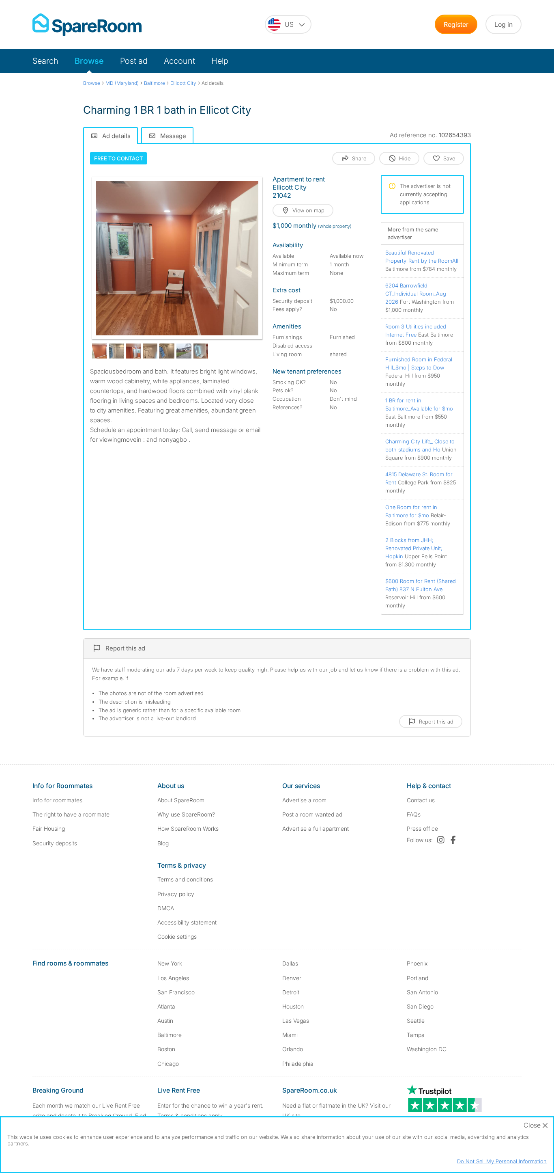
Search (45, 61)
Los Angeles (173, 977)
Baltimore (169, 1034)
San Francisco (176, 992)
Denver (291, 977)
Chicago (168, 1063)
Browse (89, 61)
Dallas (290, 963)
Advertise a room (304, 800)
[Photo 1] (177, 258)
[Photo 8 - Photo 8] (200, 351)
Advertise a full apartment (315, 828)
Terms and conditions (185, 879)
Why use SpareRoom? (186, 814)
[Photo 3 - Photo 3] (116, 351)
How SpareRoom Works (188, 828)
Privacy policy (175, 893)
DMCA (165, 908)
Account (179, 61)
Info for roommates (57, 800)
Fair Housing (48, 828)
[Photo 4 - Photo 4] (133, 351)
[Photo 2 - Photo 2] (99, 351)
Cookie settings (177, 936)
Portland (417, 977)
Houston (293, 1006)
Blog (163, 843)
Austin (165, 1020)
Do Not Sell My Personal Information (502, 1161)
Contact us (421, 800)
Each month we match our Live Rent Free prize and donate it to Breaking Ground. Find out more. (89, 1115)
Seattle (416, 1020)
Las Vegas (295, 1020)
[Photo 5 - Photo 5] (150, 351)
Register (456, 24)
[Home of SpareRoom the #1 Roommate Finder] (87, 24)
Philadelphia (298, 1063)
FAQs (414, 814)
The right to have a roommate (71, 814)
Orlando (292, 1049)
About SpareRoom (180, 800)
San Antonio (422, 992)
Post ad (134, 61)
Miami (290, 1034)
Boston (166, 1049)
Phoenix (417, 963)
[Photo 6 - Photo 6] (166, 351)
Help (219, 61)
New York (169, 963)
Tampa (416, 1034)
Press (422, 828)
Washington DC (427, 1049)
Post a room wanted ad (312, 814)
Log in (503, 24)
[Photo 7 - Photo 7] (183, 351)
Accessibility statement (187, 922)
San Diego (420, 1006)
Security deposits (54, 843)
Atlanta (166, 1006)
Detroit (290, 992)
